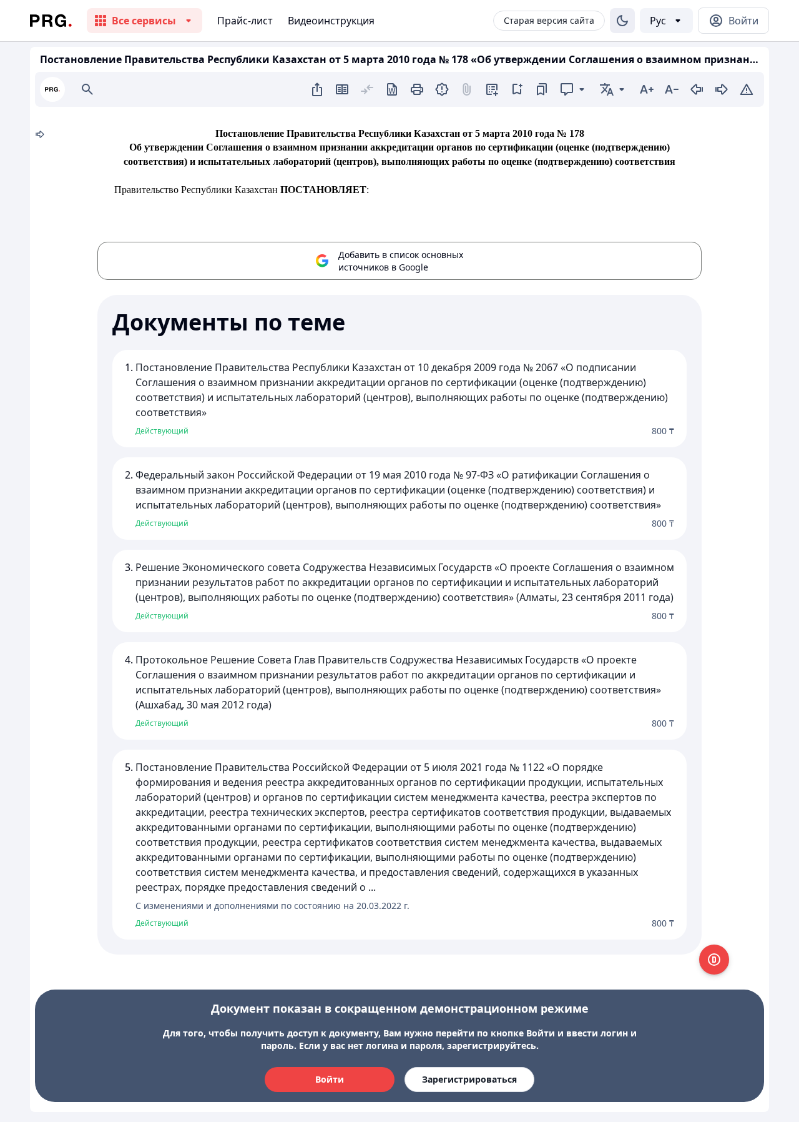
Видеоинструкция (331, 20)
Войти (329, 1079)
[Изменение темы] (622, 20)
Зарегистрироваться (469, 1079)
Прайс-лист (245, 20)
